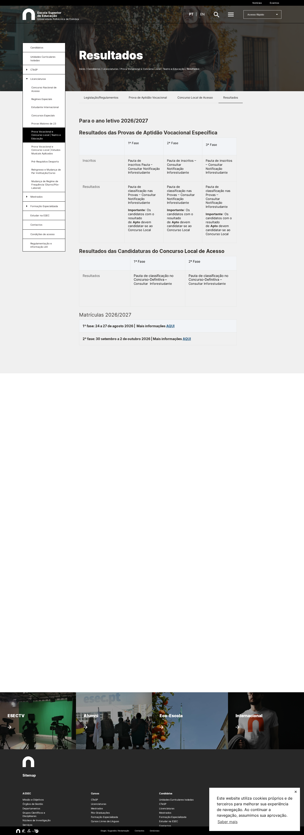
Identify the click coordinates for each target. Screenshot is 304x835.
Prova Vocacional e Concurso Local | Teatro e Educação (46, 135)
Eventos (274, 2)
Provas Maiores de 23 (43, 123)
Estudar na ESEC (39, 215)
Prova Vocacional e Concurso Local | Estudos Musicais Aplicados (45, 150)
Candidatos (36, 47)
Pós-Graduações (100, 812)
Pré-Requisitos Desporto (45, 161)
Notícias (257, 2)
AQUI (170, 326)
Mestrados (36, 196)
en (202, 14)
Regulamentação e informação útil (41, 245)
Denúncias (154, 831)
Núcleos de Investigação (37, 820)
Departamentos (31, 808)
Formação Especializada (44, 206)
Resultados (230, 97)
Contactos (36, 224)
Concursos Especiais (43, 115)
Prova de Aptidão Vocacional (148, 97)
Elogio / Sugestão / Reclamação (115, 831)
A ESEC (27, 793)
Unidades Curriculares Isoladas (42, 58)
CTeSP (34, 69)
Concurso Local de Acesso (195, 97)
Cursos (95, 793)
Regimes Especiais (41, 99)
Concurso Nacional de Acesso (44, 89)
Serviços (27, 824)
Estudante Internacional (45, 107)
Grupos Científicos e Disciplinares (34, 814)
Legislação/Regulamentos (101, 97)
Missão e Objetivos (33, 799)
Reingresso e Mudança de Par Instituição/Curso (46, 171)
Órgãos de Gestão (33, 803)
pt (191, 14)
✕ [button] (295, 792)
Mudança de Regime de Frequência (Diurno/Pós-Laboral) (45, 185)
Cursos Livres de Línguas (105, 821)
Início (82, 68)
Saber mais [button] (228, 821)
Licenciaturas (38, 78)
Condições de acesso (42, 234)
